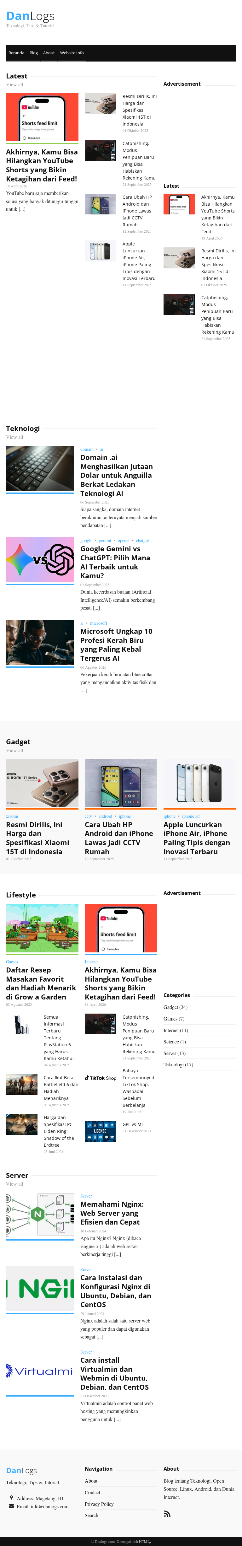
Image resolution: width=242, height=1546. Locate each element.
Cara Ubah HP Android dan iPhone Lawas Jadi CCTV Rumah (137, 211)
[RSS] (167, 1515)
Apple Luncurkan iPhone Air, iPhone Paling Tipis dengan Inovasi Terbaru (197, 838)
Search (91, 1515)
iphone (125, 816)
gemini (105, 540)
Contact (92, 1492)
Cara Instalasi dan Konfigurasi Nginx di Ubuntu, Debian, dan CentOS (115, 1291)
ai (101, 449)
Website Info (72, 53)
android (105, 816)
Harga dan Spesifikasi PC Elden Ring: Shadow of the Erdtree (59, 1131)
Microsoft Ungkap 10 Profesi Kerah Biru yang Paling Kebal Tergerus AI (116, 644)
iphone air (191, 816)
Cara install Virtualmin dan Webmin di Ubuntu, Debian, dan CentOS (114, 1373)
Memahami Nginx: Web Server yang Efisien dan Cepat (112, 1212)
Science (171, 1041)
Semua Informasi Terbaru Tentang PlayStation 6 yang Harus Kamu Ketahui (59, 1037)
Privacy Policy (99, 1503)
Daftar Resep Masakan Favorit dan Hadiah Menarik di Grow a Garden (41, 983)
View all (14, 84)
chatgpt (142, 540)
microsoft (98, 623)
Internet (92, 962)
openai (124, 540)
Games (12, 962)
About (49, 53)
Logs (30, 15)
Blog (34, 53)
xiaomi (12, 816)
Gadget (171, 1007)
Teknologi (174, 1064)
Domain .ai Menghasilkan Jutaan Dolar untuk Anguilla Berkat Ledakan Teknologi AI (116, 475)
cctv (88, 816)
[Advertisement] (81, 356)
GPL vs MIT (134, 1124)
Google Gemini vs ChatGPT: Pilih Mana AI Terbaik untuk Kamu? (115, 562)
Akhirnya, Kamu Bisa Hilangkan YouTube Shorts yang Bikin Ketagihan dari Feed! (42, 165)
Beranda (16, 53)
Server (86, 1196)
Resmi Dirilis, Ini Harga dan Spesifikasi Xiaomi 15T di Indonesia (140, 110)
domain (87, 449)
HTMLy (145, 1541)
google (86, 540)
